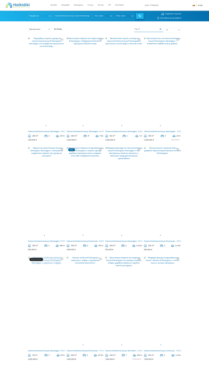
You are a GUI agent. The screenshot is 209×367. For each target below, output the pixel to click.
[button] (39, 16)
